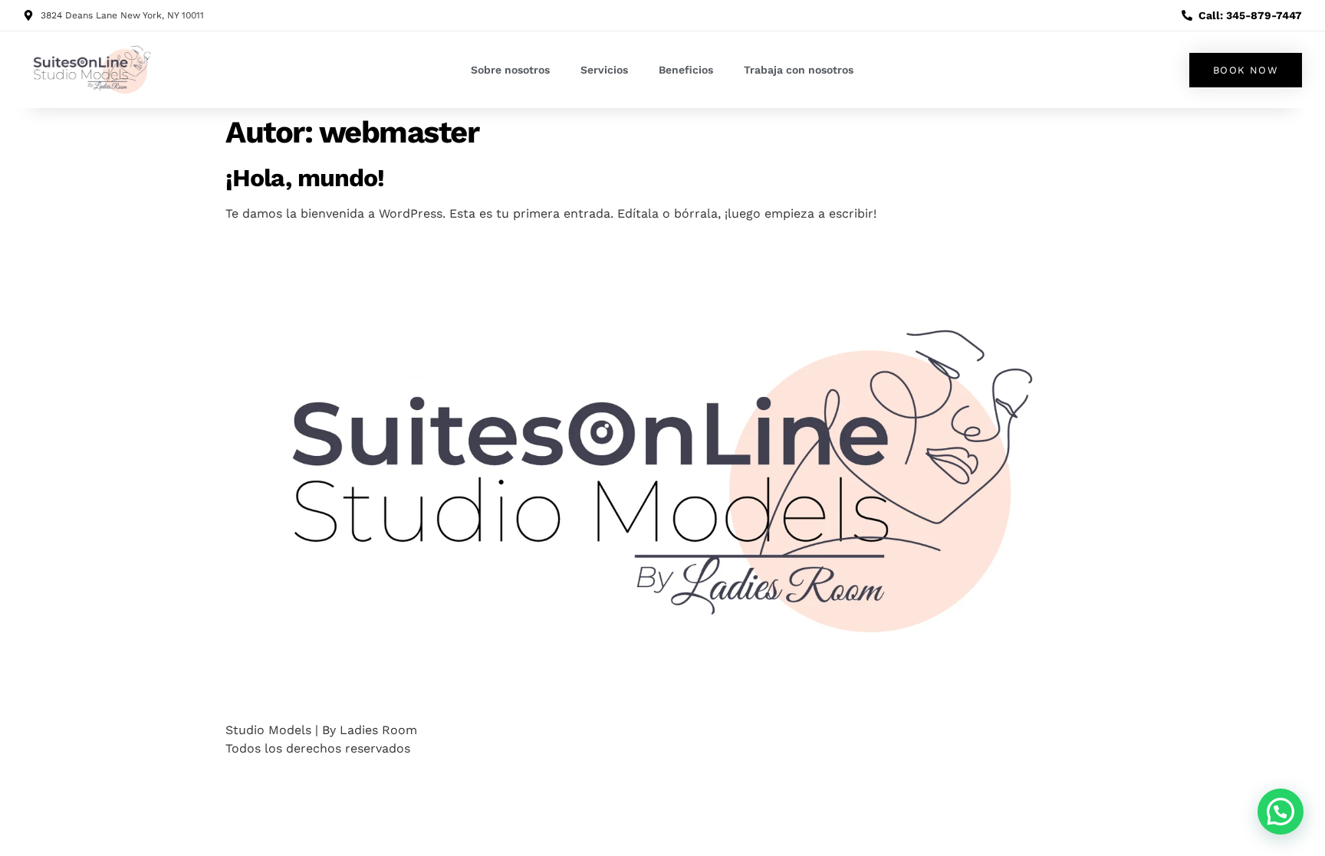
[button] (1281, 812)
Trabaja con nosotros (798, 70)
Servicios (604, 70)
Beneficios (686, 70)
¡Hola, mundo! (304, 177)
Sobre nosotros (510, 70)
